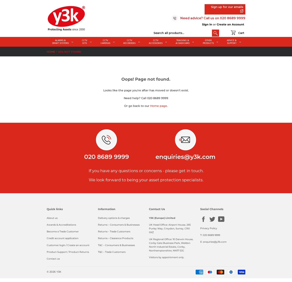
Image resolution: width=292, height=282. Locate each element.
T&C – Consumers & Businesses (116, 245)
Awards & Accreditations (61, 224)
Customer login (56, 245)
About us (52, 217)
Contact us (53, 258)
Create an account (78, 245)
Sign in (207, 24)
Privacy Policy (208, 228)
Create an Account (230, 24)
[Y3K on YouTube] (221, 221)
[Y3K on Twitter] (212, 221)
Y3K (58, 271)
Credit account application (62, 238)
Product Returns (79, 251)
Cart (241, 33)
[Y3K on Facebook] (203, 221)
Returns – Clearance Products (115, 238)
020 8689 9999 (232, 18)
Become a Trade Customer (63, 231)
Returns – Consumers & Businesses (119, 224)
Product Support (57, 251)
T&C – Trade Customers (112, 251)
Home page (158, 106)
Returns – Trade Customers (114, 231)
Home (51, 51)
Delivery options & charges (114, 217)
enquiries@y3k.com (186, 156)
